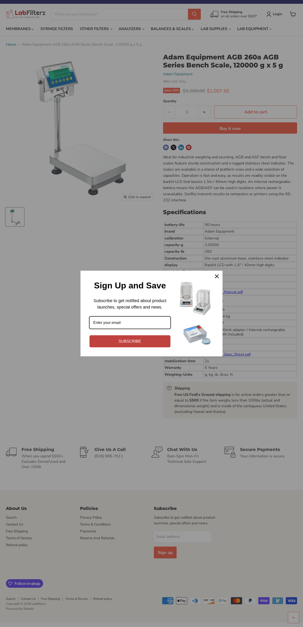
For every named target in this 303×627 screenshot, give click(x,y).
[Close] (217, 276)
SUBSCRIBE (130, 341)
